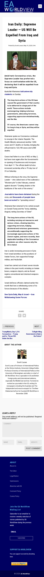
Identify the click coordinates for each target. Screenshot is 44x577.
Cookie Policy (14, 496)
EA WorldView (25, 574)
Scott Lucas (19, 46)
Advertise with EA (16, 486)
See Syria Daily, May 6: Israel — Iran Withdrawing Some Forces (19, 296)
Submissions (14, 481)
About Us (13, 466)
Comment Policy (15, 491)
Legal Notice (14, 476)
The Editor (13, 471)
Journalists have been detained (18, 194)
